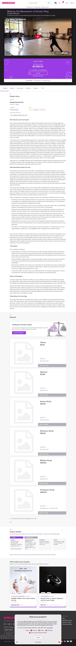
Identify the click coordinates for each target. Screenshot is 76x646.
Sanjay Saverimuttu (14, 13)
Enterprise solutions (67, 624)
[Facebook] (4, 624)
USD (49, 2)
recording (36, 109)
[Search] (29, 2)
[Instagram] (11, 624)
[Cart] (59, 3)
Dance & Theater (14, 109)
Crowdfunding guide (54, 534)
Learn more (17, 546)
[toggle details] (36, 606)
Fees (63, 618)
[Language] (56, 3)
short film (42, 109)
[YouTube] (9, 624)
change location (45, 7)
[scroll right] (65, 563)
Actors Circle (45, 401)
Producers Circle (47, 490)
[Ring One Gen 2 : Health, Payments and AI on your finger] (52, 580)
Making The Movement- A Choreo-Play (28, 11)
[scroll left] (62, 530)
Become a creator (66, 622)
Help (46, 534)
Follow (38, 73)
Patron (43, 342)
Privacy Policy (7, 641)
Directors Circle (47, 431)
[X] (7, 624)
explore (46, 564)
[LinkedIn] (13, 624)
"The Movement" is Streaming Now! (38, 80)
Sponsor (43, 372)
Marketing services (67, 620)
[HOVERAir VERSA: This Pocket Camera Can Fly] (23, 580)
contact (17, 104)
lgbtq (31, 109)
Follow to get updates (16, 548)
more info (12, 104)
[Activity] (62, 3)
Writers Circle (46, 460)
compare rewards (19, 332)
